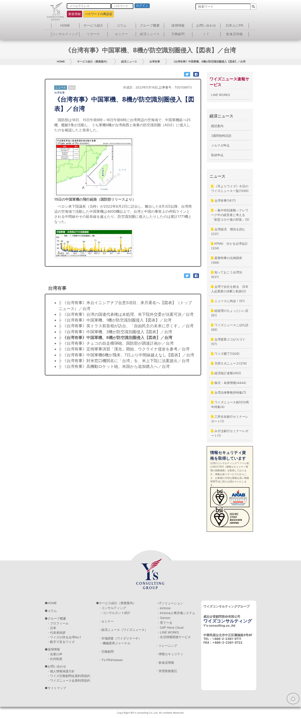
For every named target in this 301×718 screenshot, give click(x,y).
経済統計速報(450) (227, 373)
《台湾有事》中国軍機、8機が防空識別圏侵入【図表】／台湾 (208, 61)
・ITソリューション (169, 603)
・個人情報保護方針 (61, 671)
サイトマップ (57, 688)
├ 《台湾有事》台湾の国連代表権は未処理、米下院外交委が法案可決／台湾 (126, 314)
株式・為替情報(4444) (230, 383)
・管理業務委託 (166, 671)
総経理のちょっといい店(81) (229, 313)
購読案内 (217, 126)
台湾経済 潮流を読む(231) (228, 231)
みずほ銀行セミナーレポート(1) (229, 433)
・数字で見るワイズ (61, 642)
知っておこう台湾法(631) (226, 274)
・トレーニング (166, 645)
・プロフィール (58, 623)
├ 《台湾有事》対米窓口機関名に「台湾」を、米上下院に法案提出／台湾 (124, 360)
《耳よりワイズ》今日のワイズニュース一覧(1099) (230, 188)
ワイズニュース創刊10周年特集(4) (230, 404)
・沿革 (51, 628)
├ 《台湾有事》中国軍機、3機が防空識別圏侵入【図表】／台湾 (115, 331)
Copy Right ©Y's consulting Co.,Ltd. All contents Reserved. (150, 712)
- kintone (164, 608)
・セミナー (106, 621)
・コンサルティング (112, 608)
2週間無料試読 (221, 135)
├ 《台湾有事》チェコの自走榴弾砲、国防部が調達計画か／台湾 (116, 343)
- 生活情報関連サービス (174, 637)
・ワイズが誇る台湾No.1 (64, 637)
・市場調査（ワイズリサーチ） (119, 638)
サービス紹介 (93, 25)
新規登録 (74, 14)
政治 (71, 87)
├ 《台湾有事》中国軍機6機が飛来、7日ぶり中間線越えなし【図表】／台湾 (126, 355)
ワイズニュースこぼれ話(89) (229, 327)
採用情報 (178, 25)
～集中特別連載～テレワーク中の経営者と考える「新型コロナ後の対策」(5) (230, 214)
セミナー (121, 34)
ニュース (217, 176)
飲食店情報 (234, 34)
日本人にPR (234, 25)
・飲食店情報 (165, 662)
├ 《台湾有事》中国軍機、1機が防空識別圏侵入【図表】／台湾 (115, 320)
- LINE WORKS (168, 632)
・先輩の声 (54, 654)
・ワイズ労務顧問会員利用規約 (68, 676)
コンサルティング (65, 34)
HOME (65, 25)
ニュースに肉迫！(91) (229, 301)
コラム (122, 25)
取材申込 (217, 155)
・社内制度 (54, 659)
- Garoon (164, 618)
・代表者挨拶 (56, 632)
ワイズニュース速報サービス (229, 82)
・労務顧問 (106, 651)
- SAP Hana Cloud (171, 627)
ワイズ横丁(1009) (227, 353)
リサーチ (93, 34)
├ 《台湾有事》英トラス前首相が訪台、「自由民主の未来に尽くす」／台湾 (126, 325)
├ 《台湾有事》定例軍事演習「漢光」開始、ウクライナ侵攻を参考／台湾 (124, 349)
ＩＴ (206, 34)
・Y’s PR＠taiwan (110, 660)
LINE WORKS (220, 95)
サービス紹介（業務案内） (93, 61)
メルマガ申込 (220, 145)
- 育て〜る (165, 622)
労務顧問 (178, 34)
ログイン (142, 5)
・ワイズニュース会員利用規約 (68, 680)
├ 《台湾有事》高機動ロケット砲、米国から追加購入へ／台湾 (114, 366)
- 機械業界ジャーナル (115, 643)
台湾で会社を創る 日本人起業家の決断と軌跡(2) (229, 289)
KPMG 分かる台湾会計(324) (229, 246)
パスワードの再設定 (98, 14)
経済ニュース (150, 34)
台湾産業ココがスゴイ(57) (228, 341)
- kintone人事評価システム (176, 613)
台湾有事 (154, 61)
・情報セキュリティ (169, 654)
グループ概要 (150, 25)
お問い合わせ (206, 25)
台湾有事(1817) (225, 200)
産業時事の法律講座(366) (226, 260)
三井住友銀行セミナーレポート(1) (229, 419)
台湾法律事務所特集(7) (230, 392)
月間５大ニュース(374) (230, 363)
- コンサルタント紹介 (115, 613)
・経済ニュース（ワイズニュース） (123, 630)
